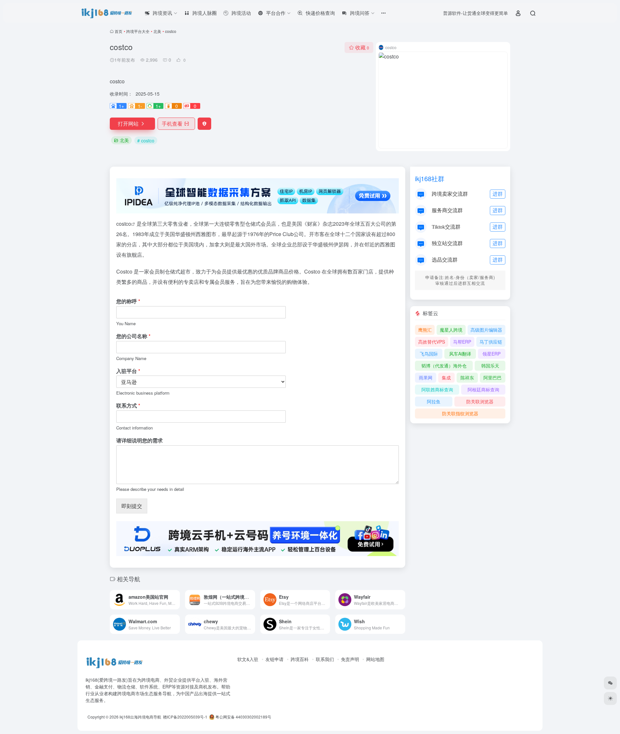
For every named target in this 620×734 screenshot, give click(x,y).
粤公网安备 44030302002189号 (242, 716)
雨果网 (425, 377)
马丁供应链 (491, 341)
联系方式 (128, 405)
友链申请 (274, 659)
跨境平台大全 (138, 31)
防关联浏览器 (479, 401)
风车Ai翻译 (460, 353)
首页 (118, 31)
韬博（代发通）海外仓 (444, 365)
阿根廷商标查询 (483, 389)
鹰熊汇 (425, 329)
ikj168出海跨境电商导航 (140, 716)
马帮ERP (462, 341)
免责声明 (350, 659)
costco (123, 223)
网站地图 (375, 659)
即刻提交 (131, 506)
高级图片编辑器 (486, 329)
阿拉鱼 (433, 401)
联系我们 (325, 659)
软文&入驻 (247, 659)
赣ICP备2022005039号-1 (184, 716)
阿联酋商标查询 (437, 389)
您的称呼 (128, 301)
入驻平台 (128, 371)
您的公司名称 (133, 336)
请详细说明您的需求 (139, 440)
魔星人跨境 (451, 329)
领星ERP (491, 353)
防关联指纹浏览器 (460, 413)
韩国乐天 (490, 365)
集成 (446, 377)
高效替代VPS (431, 341)
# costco (145, 140)
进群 (497, 193)
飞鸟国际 (429, 353)
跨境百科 (300, 659)
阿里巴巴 (492, 377)
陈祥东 (467, 377)
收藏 (362, 47)
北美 (157, 31)
